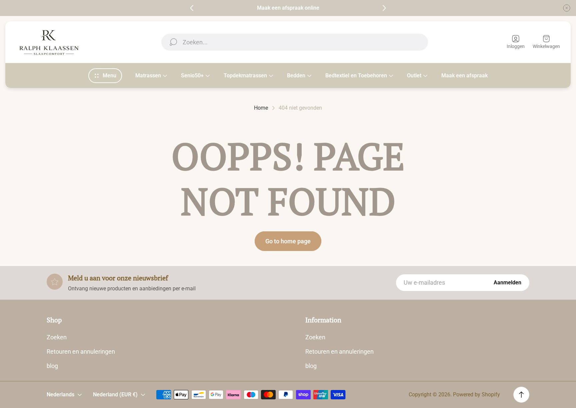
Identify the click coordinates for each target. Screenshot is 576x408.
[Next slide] (384, 8)
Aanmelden (507, 282)
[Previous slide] (192, 8)
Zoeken (57, 337)
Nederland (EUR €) (115, 394)
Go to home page (288, 241)
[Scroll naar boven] (521, 395)
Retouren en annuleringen (81, 351)
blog (52, 365)
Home (261, 108)
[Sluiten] (567, 8)
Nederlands (60, 394)
